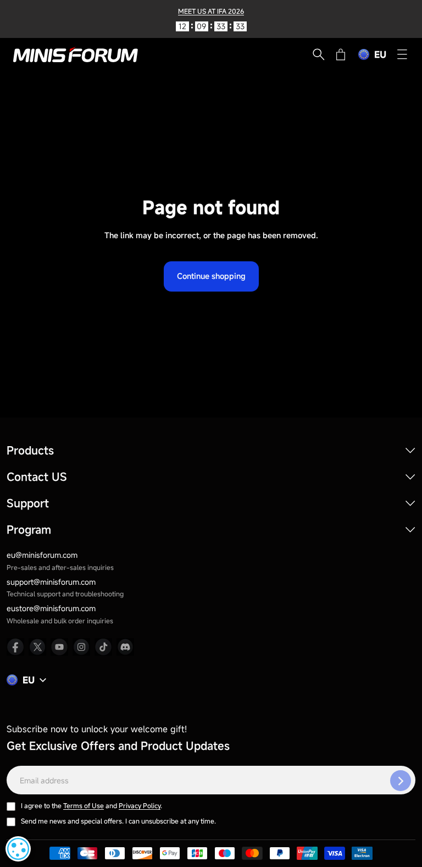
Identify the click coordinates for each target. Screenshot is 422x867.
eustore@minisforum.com (51, 608)
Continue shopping (211, 276)
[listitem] (15, 647)
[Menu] (402, 54)
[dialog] (18, 848)
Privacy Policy (139, 805)
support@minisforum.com (51, 582)
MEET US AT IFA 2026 (211, 11)
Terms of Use (83, 805)
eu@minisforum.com (42, 555)
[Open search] (319, 54)
